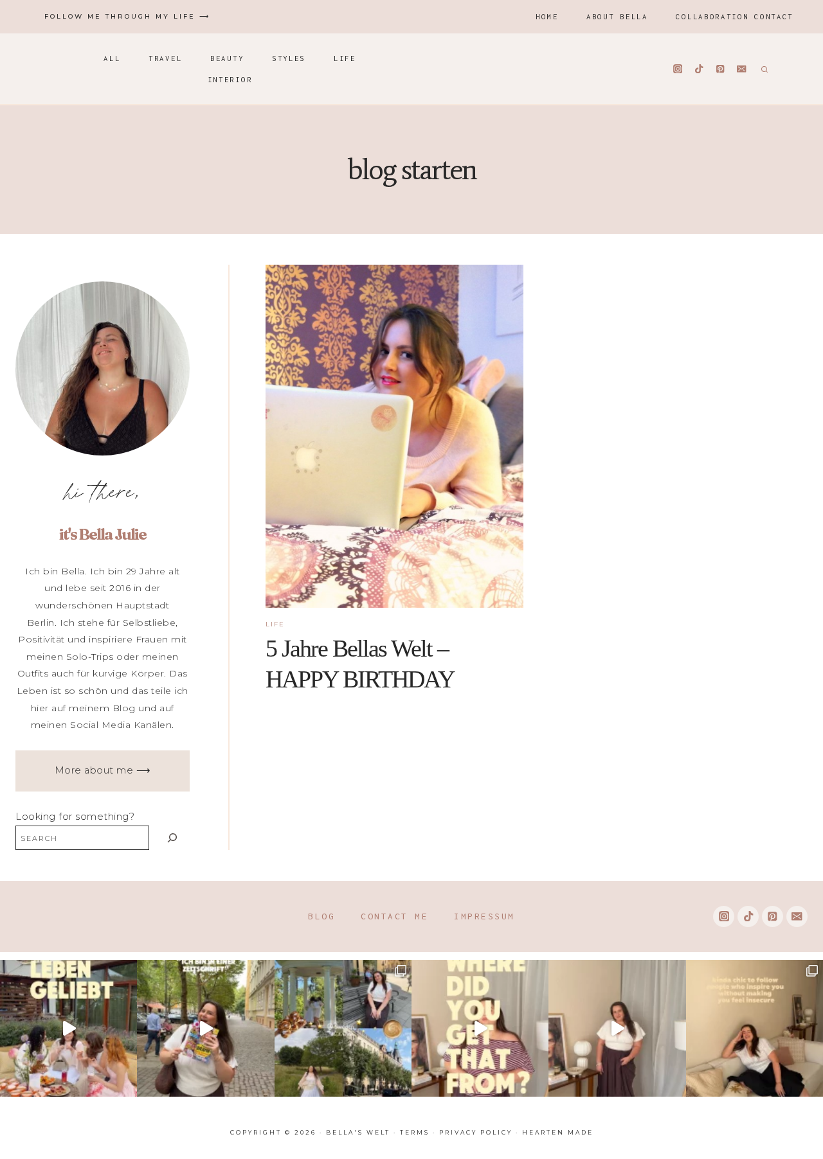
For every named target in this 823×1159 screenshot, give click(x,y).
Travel (165, 58)
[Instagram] (678, 69)
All (112, 58)
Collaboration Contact (734, 16)
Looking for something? (74, 816)
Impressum (484, 916)
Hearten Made (557, 1132)
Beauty (227, 58)
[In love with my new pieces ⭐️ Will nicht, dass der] (480, 1028)
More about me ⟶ (103, 770)
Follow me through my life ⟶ (127, 16)
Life (345, 58)
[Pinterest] (720, 69)
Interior (230, 79)
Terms (415, 1132)
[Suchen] (173, 837)
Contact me (394, 916)
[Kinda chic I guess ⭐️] (754, 1028)
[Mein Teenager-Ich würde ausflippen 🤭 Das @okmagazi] (205, 1028)
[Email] (741, 69)
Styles (288, 58)
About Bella (617, 16)
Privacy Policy (475, 1132)
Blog (321, 916)
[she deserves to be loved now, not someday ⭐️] (616, 1028)
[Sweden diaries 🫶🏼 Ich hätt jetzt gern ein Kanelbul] (343, 1028)
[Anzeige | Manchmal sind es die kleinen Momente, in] (68, 1028)
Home (547, 16)
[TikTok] (699, 69)
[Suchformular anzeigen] (762, 69)
